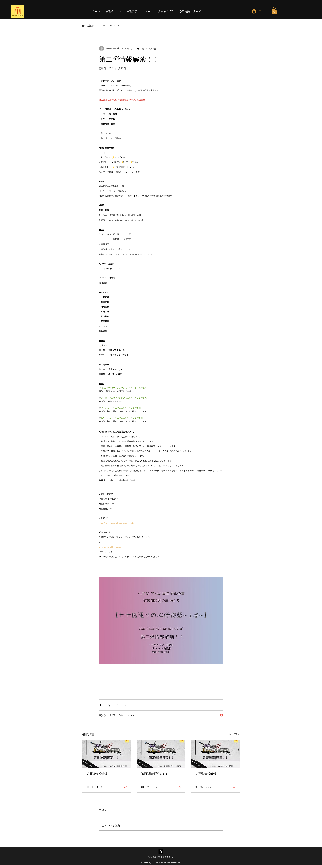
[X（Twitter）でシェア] (108, 705)
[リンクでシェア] (125, 705)
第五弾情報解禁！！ (100, 774)
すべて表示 (234, 734)
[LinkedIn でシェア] (117, 705)
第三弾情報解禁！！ (208, 774)
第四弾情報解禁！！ (154, 774)
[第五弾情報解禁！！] (106, 754)
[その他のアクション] (221, 49)
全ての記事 (88, 25)
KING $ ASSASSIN (110, 25)
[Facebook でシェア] (100, 705)
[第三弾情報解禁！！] (215, 754)
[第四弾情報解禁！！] (161, 754)
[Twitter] (160, 851)
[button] (274, 10)
